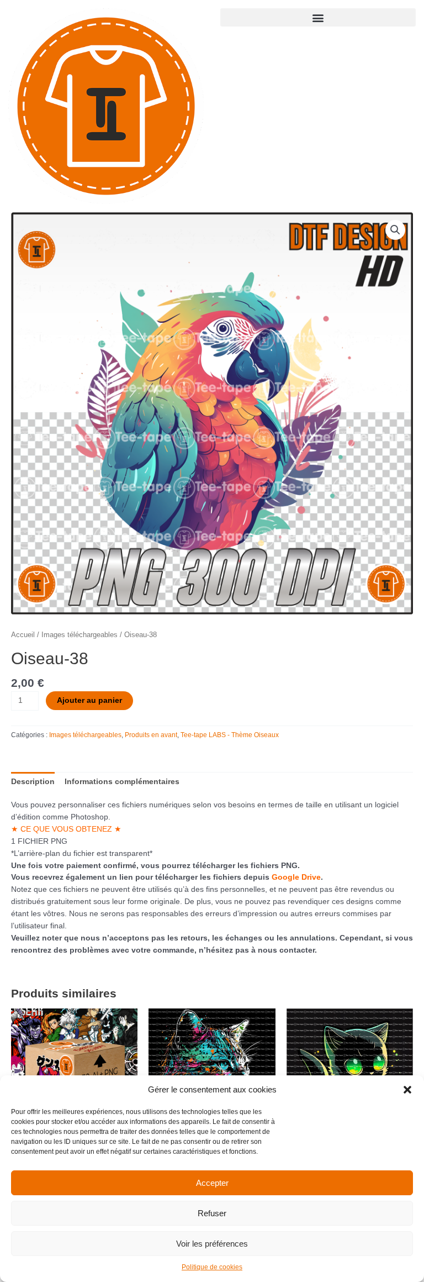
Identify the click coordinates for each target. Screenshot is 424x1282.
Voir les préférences (212, 1243)
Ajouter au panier (89, 700)
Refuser (212, 1213)
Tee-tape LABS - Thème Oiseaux (230, 735)
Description (33, 781)
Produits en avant (151, 735)
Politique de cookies (212, 1267)
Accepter (212, 1183)
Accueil (23, 635)
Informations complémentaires (122, 781)
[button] (407, 1089)
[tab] (33, 782)
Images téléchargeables (79, 635)
